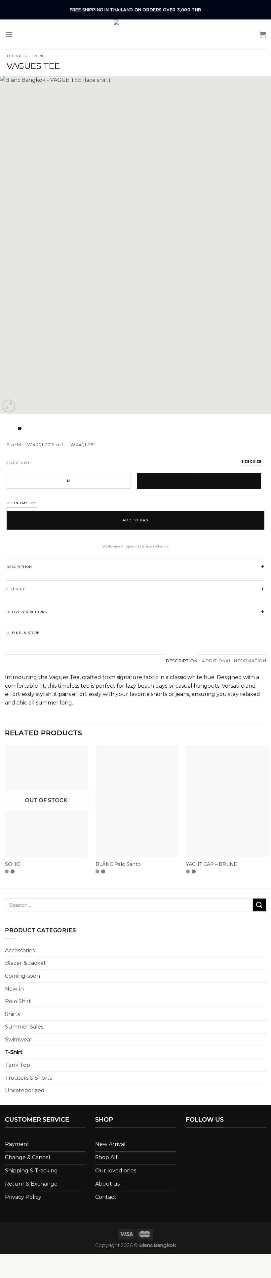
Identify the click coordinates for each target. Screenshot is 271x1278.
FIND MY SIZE (24, 503)
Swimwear (18, 1039)
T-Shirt (13, 1052)
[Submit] (259, 905)
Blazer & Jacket (25, 963)
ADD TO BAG (136, 520)
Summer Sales (24, 1027)
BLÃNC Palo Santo (118, 864)
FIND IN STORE (25, 633)
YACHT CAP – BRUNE (211, 864)
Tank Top (17, 1065)
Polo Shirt (18, 1001)
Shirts (12, 1014)
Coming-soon (22, 976)
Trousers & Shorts (28, 1078)
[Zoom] (8, 406)
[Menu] (9, 34)
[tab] (182, 661)
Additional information (234, 660)
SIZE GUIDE (251, 461)
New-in (14, 989)
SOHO (12, 864)
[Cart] (262, 34)
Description (182, 660)
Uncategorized (25, 1090)
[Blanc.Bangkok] (135, 34)
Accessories (20, 950)
